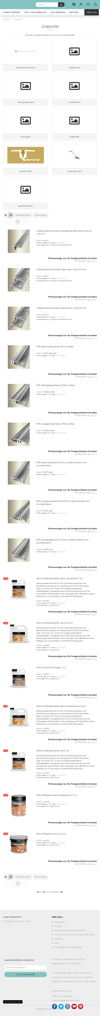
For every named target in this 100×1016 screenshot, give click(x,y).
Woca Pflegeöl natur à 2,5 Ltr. (51, 834)
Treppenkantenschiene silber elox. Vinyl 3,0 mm (61, 269)
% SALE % (59, 939)
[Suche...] (61, 4)
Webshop (40, 1009)
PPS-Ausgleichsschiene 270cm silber (55, 424)
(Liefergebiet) (61, 243)
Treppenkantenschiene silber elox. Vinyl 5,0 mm (61, 308)
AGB (57, 943)
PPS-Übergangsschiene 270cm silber (55, 385)
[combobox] (23, 215)
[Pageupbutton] (93, 1012)
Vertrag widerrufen (12, 1002)
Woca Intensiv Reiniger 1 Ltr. (51, 667)
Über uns (91, 12)
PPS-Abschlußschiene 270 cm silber (55, 346)
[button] (81, 4)
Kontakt (58, 926)
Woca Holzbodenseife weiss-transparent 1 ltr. (59, 578)
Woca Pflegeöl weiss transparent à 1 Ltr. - (57, 795)
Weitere (73, 12)
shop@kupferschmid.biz (69, 1000)
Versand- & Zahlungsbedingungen (70, 930)
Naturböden (58, 12)
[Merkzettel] (88, 4)
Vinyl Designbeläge (35, 12)
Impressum (60, 922)
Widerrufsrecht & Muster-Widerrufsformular (75, 934)
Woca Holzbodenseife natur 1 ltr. (53, 750)
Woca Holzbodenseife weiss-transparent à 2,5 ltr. (61, 706)
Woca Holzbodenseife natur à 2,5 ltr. (54, 623)
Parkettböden (11, 12)
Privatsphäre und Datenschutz (68, 947)
